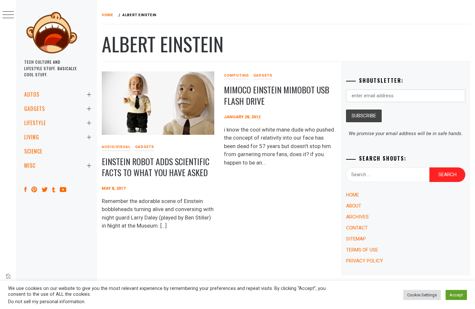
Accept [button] (456, 295)
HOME (352, 195)
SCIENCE (33, 151)
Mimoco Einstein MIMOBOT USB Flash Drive (276, 95)
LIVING (31, 137)
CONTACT (357, 228)
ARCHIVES (357, 217)
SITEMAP (356, 239)
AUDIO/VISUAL (116, 147)
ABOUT (353, 206)
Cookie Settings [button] (422, 295)
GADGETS (34, 108)
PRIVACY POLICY (364, 261)
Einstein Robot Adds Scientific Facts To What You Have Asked (155, 167)
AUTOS (31, 94)
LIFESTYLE (35, 123)
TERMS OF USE (362, 250)
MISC (30, 165)
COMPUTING (236, 75)
